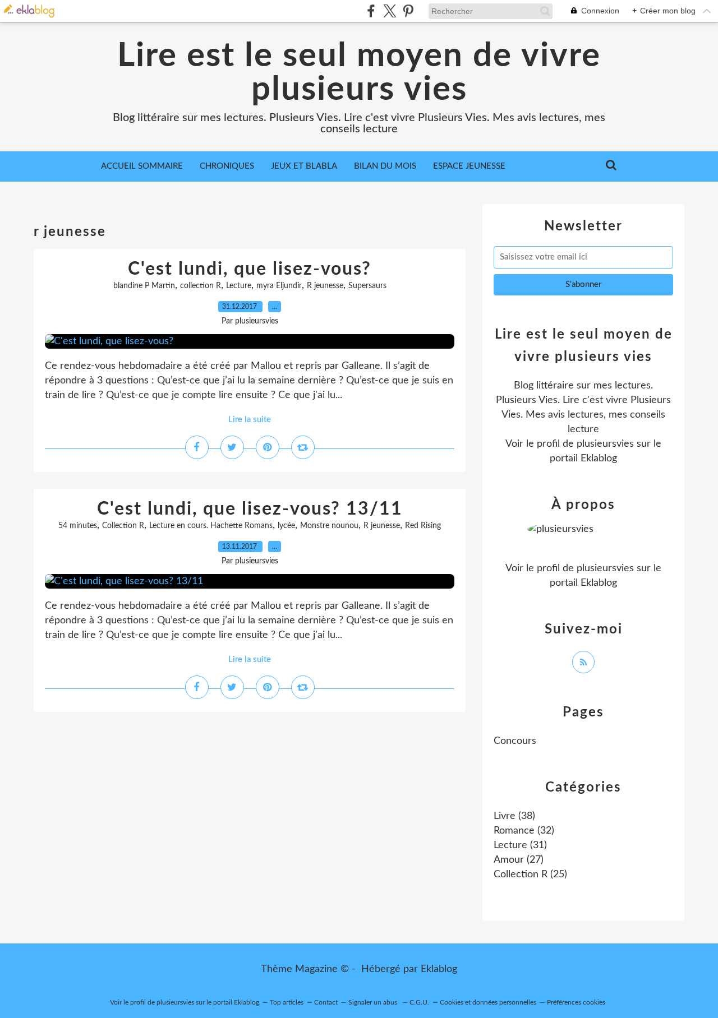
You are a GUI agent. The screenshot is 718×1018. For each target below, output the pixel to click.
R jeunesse (325, 286)
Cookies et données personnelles (488, 1002)
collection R (200, 286)
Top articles (286, 1002)
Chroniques (227, 166)
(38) (514, 816)
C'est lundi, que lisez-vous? (249, 269)
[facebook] (371, 10)
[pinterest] (408, 10)
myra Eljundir (279, 286)
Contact (326, 1002)
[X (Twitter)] (390, 10)
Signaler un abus (373, 1002)
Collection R (123, 526)
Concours (515, 741)
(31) (520, 845)
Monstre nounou (329, 526)
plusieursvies (605, 444)
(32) (524, 831)
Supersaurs (367, 286)
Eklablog (439, 969)
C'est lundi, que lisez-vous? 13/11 (250, 509)
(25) (530, 874)
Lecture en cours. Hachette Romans (211, 526)
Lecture (238, 286)
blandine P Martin (144, 286)
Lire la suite (249, 419)
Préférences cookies (576, 1002)
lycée (286, 526)
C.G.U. (419, 1002)
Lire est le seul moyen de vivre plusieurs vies (359, 73)
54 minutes (77, 526)
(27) (519, 860)
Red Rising (423, 526)
